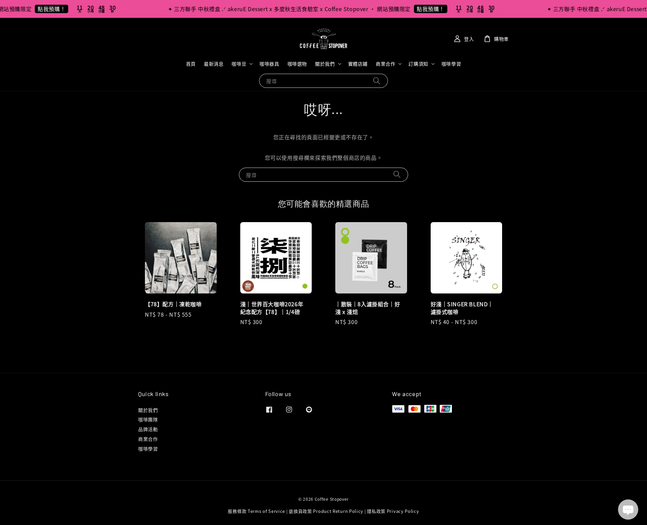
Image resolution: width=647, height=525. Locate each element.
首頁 (191, 63)
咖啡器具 (269, 63)
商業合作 (385, 64)
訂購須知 (418, 64)
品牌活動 (148, 429)
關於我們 (325, 64)
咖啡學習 (451, 63)
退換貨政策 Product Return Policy (326, 511)
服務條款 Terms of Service (256, 511)
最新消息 (213, 63)
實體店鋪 (358, 63)
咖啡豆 (239, 64)
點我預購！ (42, 9)
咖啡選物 (297, 63)
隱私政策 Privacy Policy (393, 511)
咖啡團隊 (148, 419)
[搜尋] (377, 80)
